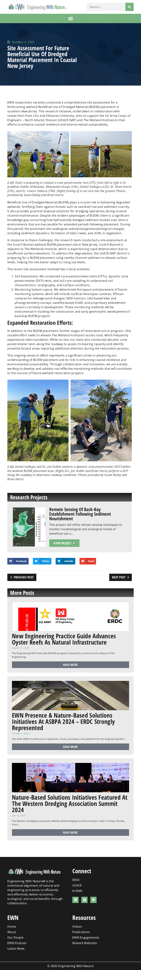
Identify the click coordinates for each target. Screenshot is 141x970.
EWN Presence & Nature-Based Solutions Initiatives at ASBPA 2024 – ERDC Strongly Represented (63, 721)
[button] (70, 18)
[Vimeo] (84, 900)
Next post (119, 577)
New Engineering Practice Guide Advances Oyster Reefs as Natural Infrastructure (64, 639)
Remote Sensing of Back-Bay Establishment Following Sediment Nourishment (80, 514)
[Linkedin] (75, 900)
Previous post (24, 577)
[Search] (129, 7)
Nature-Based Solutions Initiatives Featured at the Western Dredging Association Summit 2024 (70, 803)
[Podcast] (93, 900)
